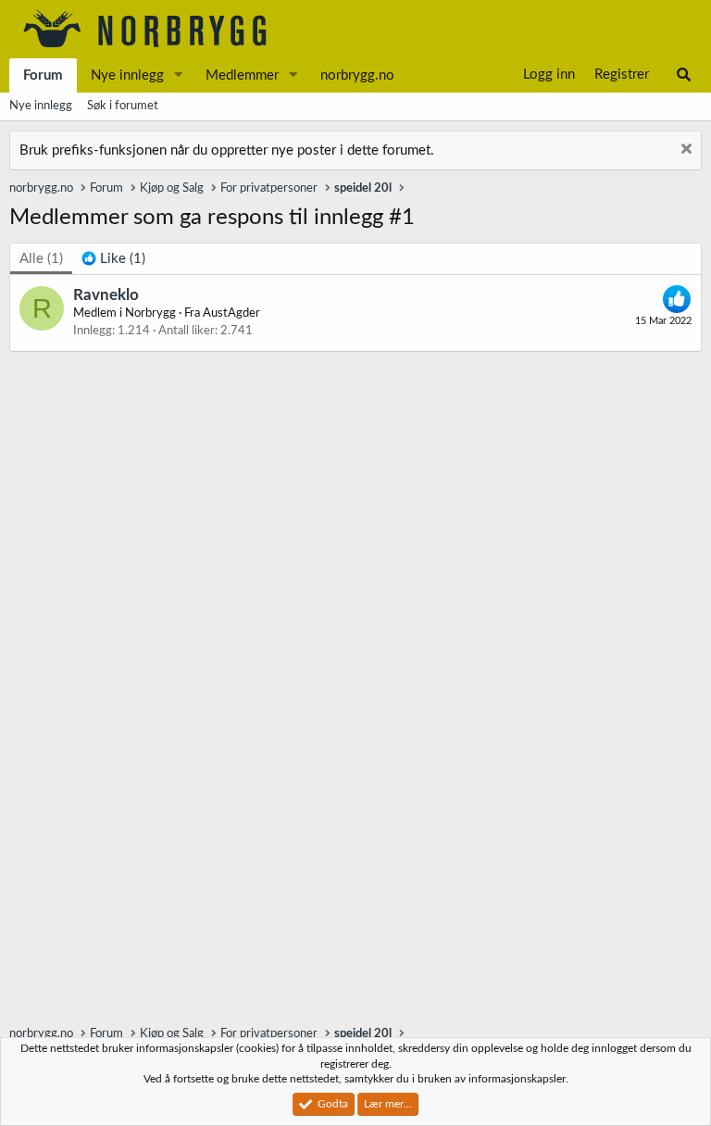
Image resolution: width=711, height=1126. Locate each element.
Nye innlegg (127, 75)
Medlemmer (242, 75)
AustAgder (231, 313)
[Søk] (684, 75)
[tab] (113, 259)
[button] (179, 75)
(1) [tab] (41, 259)
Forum (43, 75)
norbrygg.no (357, 75)
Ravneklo (106, 295)
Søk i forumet (122, 106)
